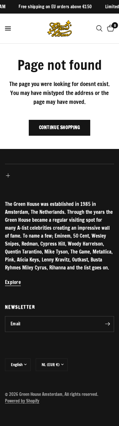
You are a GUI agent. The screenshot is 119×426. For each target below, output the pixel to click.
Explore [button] (13, 282)
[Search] (99, 28)
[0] (109, 28)
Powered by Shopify (22, 401)
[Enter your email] (107, 324)
